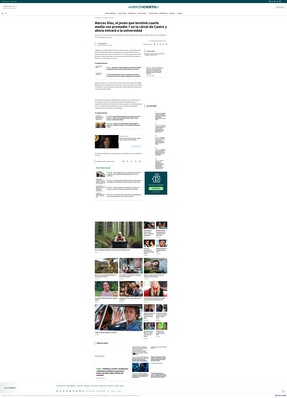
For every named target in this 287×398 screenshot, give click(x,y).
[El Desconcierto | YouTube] (277, 1)
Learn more (135, 146)
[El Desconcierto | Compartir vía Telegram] (166, 44)
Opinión (171, 13)
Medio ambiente (110, 13)
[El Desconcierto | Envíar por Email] (163, 44)
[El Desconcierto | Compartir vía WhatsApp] (160, 44)
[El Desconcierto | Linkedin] (280, 1)
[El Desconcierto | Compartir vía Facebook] (154, 44)
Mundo (179, 13)
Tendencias (131, 13)
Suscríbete (156, 188)
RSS (108, 391)
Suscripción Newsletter (101, 391)
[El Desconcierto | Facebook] (269, 1)
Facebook (57, 391)
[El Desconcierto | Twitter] (272, 1)
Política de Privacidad (90, 391)
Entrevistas (162, 13)
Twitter (60, 391)
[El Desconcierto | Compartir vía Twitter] (157, 44)
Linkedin (70, 391)
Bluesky (83, 391)
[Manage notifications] (283, 391)
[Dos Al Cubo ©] (280, 396)
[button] (280, 7)
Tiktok (76, 391)
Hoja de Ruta (142, 13)
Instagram (63, 391)
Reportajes (152, 13)
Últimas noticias (60, 386)
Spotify (73, 391)
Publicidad (113, 391)
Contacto (119, 391)
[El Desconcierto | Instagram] (274, 1)
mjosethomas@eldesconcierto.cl (104, 395)
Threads (80, 391)
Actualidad (121, 13)
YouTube (67, 391)
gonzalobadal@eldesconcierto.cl (133, 395)
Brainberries (123, 136)
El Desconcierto (98, 17)
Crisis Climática (13, 1)
